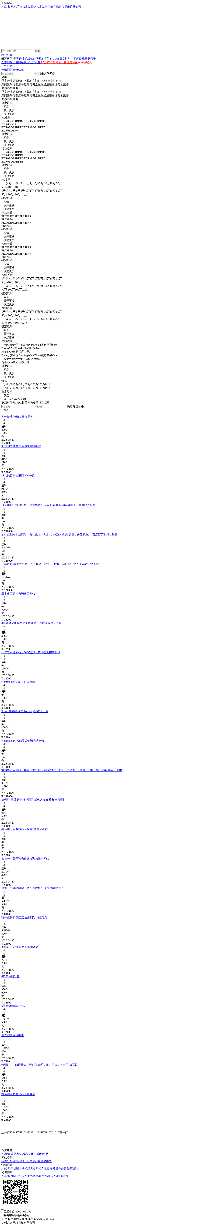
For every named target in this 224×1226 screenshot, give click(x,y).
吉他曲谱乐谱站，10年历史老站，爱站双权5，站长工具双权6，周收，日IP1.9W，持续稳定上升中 (61, 770)
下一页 (63, 1132)
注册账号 (75, 6)
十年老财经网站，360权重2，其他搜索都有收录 (30, 652)
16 (40, 1132)
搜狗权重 (32, 402)
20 (51, 1132)
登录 (67, 6)
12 (29, 1132)
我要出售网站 (9, 1161)
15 (37, 1132)
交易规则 (38, 1168)
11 (26, 1132)
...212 (56, 1132)
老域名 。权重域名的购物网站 (19, 946)
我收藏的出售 (43, 1161)
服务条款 (60, 1168)
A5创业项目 (60, 1175)
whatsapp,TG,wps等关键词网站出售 (22, 740)
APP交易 (29, 1175)
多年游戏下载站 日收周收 (17, 416)
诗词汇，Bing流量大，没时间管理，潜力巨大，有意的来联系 (39, 1064)
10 (23, 1132)
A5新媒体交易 (10, 1153)
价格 (15, 402)
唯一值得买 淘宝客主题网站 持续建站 (24, 917)
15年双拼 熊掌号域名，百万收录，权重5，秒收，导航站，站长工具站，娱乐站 (50, 564)
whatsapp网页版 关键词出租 (18, 681)
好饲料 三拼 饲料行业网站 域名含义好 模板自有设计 (33, 799)
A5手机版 (19, 6)
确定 (4, 102)
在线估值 (58, 6)
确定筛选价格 (75, 406)
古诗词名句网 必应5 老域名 (18, 1094)
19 (48, 1132)
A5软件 (39, 1175)
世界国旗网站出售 (12, 1035)
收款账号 (49, 1168)
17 (43, 1132)
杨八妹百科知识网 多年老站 (18, 475)
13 (32, 1132)
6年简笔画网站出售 (13, 1005)
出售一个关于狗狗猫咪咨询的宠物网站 (25, 858)
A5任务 (48, 1175)
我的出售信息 (26, 1161)
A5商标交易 (41, 1153)
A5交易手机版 (10, 1168)
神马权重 (44, 402)
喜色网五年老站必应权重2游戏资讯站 (24, 829)
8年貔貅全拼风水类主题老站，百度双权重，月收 (31, 622)
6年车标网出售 (10, 976)
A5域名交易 (26, 1153)
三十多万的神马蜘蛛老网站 (18, 593)
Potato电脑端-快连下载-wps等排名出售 (24, 711)
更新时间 (7, 402)
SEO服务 (18, 1175)
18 (46, 1132)
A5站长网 (7, 6)
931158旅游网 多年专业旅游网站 (21, 446)
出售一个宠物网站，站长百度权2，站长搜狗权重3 (32, 888)
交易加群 (8, 35)
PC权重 (22, 402)
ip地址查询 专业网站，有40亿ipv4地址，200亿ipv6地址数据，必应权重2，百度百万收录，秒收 (59, 534)
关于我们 (72, 1168)
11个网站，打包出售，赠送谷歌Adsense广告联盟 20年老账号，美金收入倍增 (48, 505)
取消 (10, 102)
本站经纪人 (32, 6)
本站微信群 (46, 6)
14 (34, 1132)
